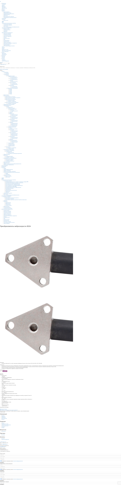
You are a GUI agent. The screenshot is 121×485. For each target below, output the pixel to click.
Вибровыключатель (7, 14)
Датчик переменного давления (10, 96)
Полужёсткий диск (6, 210)
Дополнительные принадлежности (7, 32)
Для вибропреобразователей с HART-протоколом (13, 187)
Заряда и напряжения (7, 170)
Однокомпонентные (14, 81)
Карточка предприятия (5, 60)
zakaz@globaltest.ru (3, 446)
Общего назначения (12, 82)
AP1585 (10, 92)
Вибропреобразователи (7, 12)
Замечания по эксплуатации (6, 50)
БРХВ (3, 22)
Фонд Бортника (4, 54)
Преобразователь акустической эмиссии (10, 17)
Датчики (3, 10)
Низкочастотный (10, 107)
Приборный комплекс (7, 29)
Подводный (11, 80)
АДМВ (3, 21)
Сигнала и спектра (8, 205)
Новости (3, 419)
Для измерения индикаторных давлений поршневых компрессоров (16, 199)
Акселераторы (6, 72)
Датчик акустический (7, 161)
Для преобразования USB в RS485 (11, 186)
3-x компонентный (14, 86)
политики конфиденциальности (18, 469)
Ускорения (7, 73)
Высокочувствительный (13, 78)
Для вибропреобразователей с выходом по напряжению (14, 182)
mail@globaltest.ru (5, 444)
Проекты (3, 52)
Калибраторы (4, 18)
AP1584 (10, 93)
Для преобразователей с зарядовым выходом (13, 184)
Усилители (3, 19)
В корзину (5, 371)
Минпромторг (4, 53)
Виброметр (5, 31)
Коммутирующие (8, 189)
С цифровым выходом (11, 144)
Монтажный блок (6, 41)
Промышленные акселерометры (13, 88)
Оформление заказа (5, 49)
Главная (1, 67)
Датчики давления (6, 11)
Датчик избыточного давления (10, 98)
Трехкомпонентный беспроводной (9, 104)
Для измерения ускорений (10, 198)
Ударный (10, 112)
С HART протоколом (11, 152)
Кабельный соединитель (7, 36)
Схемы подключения (5, 51)
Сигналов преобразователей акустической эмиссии (12, 172)
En (0, 1)
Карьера (3, 5)
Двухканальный (8, 203)
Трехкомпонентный (14, 115)
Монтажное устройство (7, 43)
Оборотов (7, 192)
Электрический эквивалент (8, 25)
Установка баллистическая (8, 208)
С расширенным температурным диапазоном (15, 153)
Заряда (5, 168)
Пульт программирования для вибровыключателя (11, 26)
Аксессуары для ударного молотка (9, 45)
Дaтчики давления (5, 165)
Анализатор (5, 30)
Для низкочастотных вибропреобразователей (13, 183)
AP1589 (10, 89)
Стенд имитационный (7, 207)
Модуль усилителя (8, 176)
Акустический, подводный (10, 159)
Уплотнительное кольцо (7, 35)
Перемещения (8, 146)
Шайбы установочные (7, 42)
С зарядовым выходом (11, 75)
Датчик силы (6, 15)
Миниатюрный (11, 85)
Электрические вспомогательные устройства (9, 23)
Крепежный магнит (7, 38)
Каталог (3, 422)
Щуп (4, 39)
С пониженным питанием (13, 128)
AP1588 (10, 90)
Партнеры (3, 56)
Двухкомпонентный (14, 124)
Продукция (3, 9)
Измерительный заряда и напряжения (10, 171)
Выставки (3, 57)
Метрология (4, 55)
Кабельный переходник (7, 33)
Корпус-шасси (6, 20)
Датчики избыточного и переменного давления (13, 97)
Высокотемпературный (13, 76)
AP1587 (10, 91)
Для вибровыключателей (9, 188)
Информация (4, 3)
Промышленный (12, 119)
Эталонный (11, 111)
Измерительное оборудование (6, 27)
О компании (4, 4)
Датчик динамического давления (9, 16)
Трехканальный (8, 204)
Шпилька (5, 37)
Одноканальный (8, 202)
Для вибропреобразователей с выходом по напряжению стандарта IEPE (17, 181)
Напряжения (8, 174)
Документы (3, 6)
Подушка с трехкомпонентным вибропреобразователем (12, 163)
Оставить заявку (2, 411)
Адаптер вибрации (7, 44)
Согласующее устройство (8, 24)
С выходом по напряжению (19, 67)
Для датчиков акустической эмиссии (11, 190)
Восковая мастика (6, 40)
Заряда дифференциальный (8, 169)
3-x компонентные (14, 83)
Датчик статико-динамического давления (12, 102)
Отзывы (3, 48)
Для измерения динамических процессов (12, 197)
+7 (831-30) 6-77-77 (3, 64)
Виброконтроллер (6, 28)
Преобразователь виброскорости (9, 13)
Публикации (4, 7)
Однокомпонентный (14, 77)
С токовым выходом (11, 148)
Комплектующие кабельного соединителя (10, 215)
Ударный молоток (6, 162)
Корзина (1, 62)
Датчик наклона (6, 94)
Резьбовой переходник (7, 34)
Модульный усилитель (7, 175)
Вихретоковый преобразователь (9, 164)
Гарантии (3, 47)
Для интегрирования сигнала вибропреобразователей (14, 185)
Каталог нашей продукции (4, 69)
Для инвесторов (4, 8)
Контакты (3, 58)
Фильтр (3, 46)
